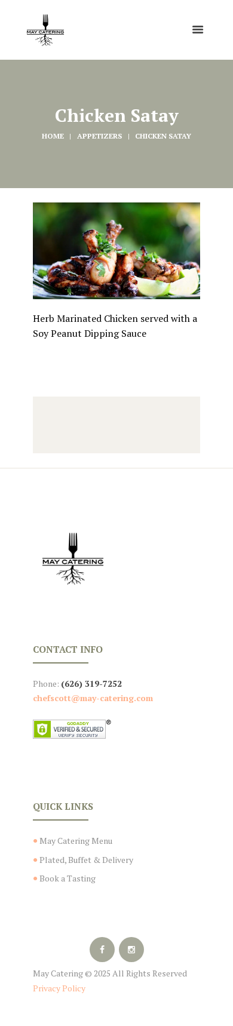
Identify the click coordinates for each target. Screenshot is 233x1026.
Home (53, 135)
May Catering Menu (75, 840)
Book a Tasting (67, 878)
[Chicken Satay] (116, 250)
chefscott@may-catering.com (93, 698)
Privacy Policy (59, 988)
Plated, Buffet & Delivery (86, 859)
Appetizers (99, 135)
